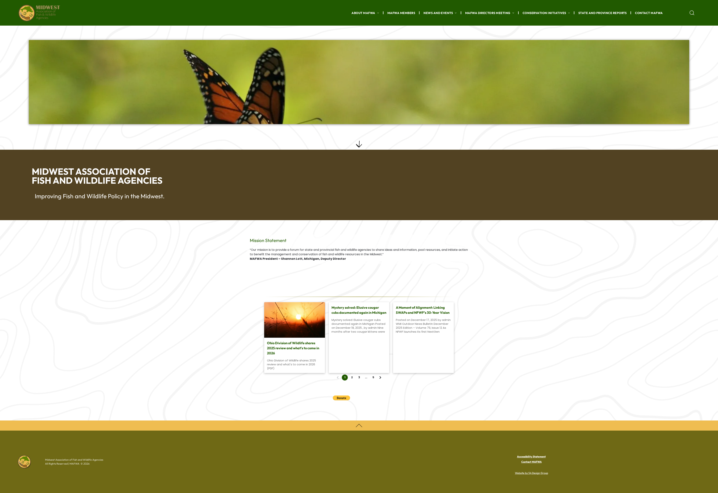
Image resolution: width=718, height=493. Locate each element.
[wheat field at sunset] (294, 320)
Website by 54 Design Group (531, 473)
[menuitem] (366, 13)
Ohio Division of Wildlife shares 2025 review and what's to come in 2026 (293, 348)
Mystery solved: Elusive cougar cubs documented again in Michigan (359, 310)
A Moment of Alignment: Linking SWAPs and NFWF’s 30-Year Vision (422, 310)
